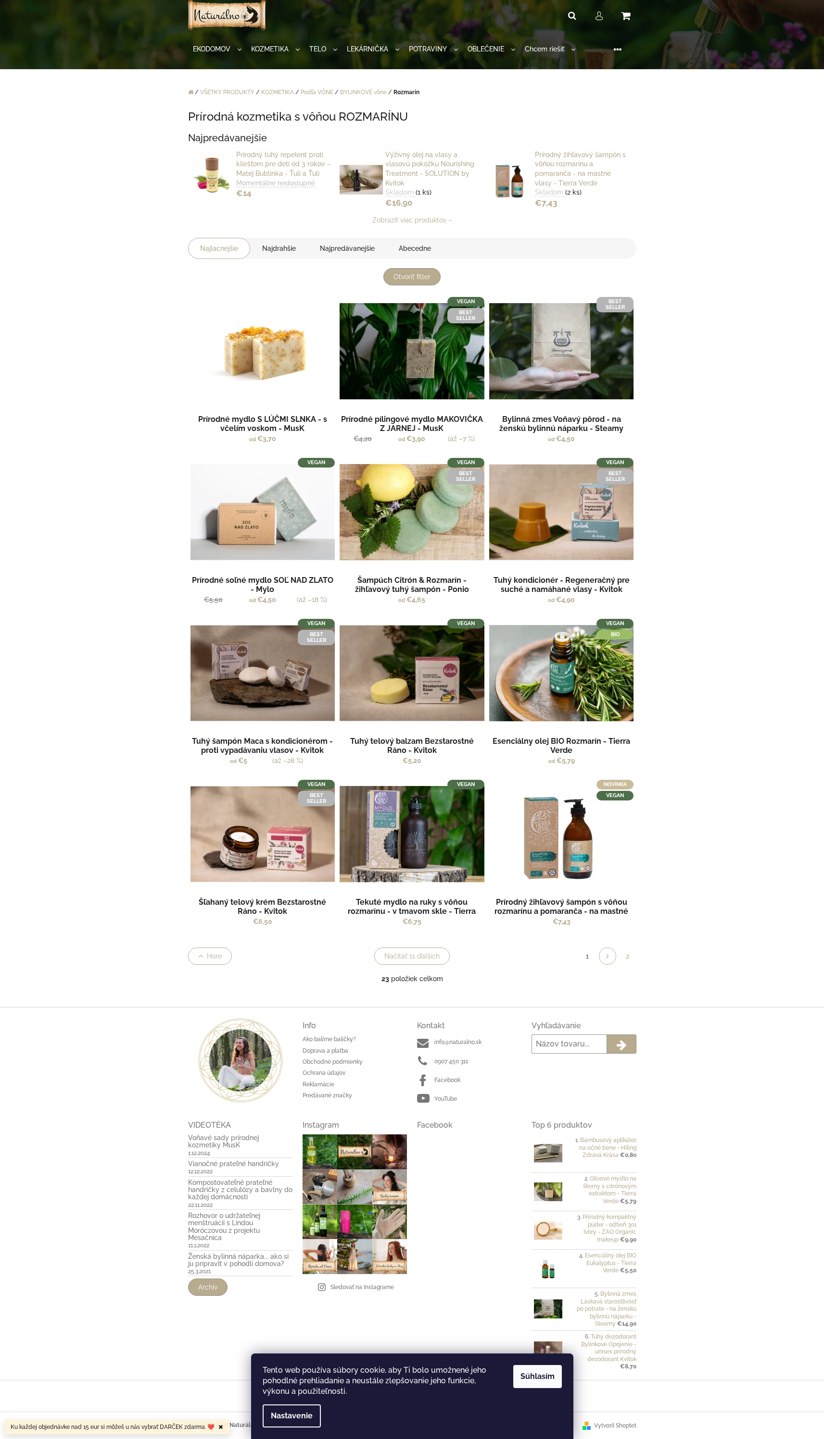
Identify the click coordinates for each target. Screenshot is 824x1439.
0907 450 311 (451, 1061)
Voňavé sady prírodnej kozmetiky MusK (223, 1141)
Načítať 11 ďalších (412, 956)
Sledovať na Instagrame (362, 1287)
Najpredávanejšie (347, 248)
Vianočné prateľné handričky (233, 1164)
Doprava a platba (325, 1050)
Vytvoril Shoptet (615, 1425)
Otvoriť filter (412, 277)
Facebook (447, 1080)
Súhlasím (537, 1376)
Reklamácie (318, 1084)
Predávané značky (327, 1095)
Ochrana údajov (324, 1073)
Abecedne (415, 248)
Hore (214, 956)
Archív (207, 1287)
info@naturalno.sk (458, 1042)
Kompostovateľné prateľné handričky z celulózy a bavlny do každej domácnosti (240, 1190)
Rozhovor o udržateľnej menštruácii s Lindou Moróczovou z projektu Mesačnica (224, 1227)
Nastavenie (292, 1415)
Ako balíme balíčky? (329, 1039)
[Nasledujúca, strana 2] (607, 956)
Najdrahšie (279, 248)
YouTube (445, 1098)
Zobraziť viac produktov (409, 220)
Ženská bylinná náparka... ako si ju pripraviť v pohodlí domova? (238, 1260)
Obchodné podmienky (333, 1061)
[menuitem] (217, 49)
